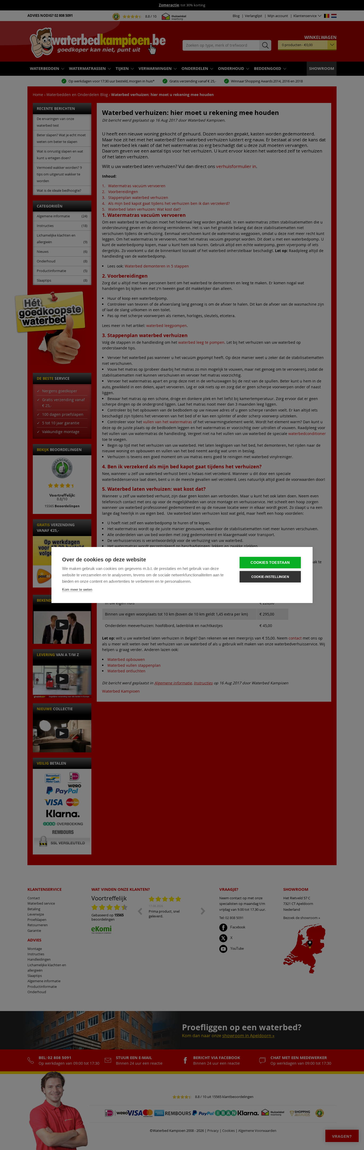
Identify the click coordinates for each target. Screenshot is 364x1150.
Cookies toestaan (270, 563)
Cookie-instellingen (270, 577)
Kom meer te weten (77, 590)
